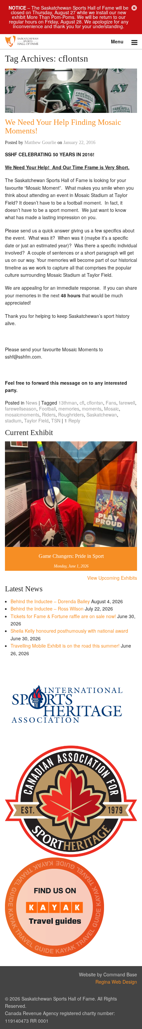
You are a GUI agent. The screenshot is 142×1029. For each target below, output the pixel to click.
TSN (55, 420)
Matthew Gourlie (40, 142)
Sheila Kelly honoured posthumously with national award (69, 630)
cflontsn (95, 402)
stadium (13, 420)
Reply (72, 420)
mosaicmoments (22, 414)
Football (47, 408)
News (31, 402)
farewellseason (20, 408)
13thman (67, 402)
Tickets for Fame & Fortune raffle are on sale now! (63, 616)
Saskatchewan (102, 414)
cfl (82, 402)
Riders (48, 414)
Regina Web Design (116, 981)
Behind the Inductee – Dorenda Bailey (50, 601)
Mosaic (111, 408)
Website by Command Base (108, 974)
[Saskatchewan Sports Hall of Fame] (71, 41)
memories (68, 408)
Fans (111, 402)
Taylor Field (36, 420)
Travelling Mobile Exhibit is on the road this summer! (65, 645)
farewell (127, 402)
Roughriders (71, 414)
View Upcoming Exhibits (112, 577)
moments (91, 408)
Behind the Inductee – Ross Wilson (47, 608)
